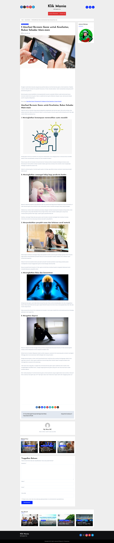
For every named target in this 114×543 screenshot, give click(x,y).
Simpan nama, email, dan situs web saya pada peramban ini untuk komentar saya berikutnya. (43, 499)
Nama (23, 481)
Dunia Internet (25, 24)
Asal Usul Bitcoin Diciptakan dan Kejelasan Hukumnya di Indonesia (65, 449)
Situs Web (23, 493)
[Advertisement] (47, 77)
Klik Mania (57, 6)
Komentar (23, 463)
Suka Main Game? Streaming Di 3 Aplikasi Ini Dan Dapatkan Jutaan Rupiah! (43, 101)
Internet (32, 445)
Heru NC (26, 33)
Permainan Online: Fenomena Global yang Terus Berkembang (46, 449)
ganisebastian (27, 450)
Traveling (67, 520)
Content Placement (53, 13)
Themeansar (66, 541)
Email (22, 487)
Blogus (60, 541)
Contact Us (62, 13)
